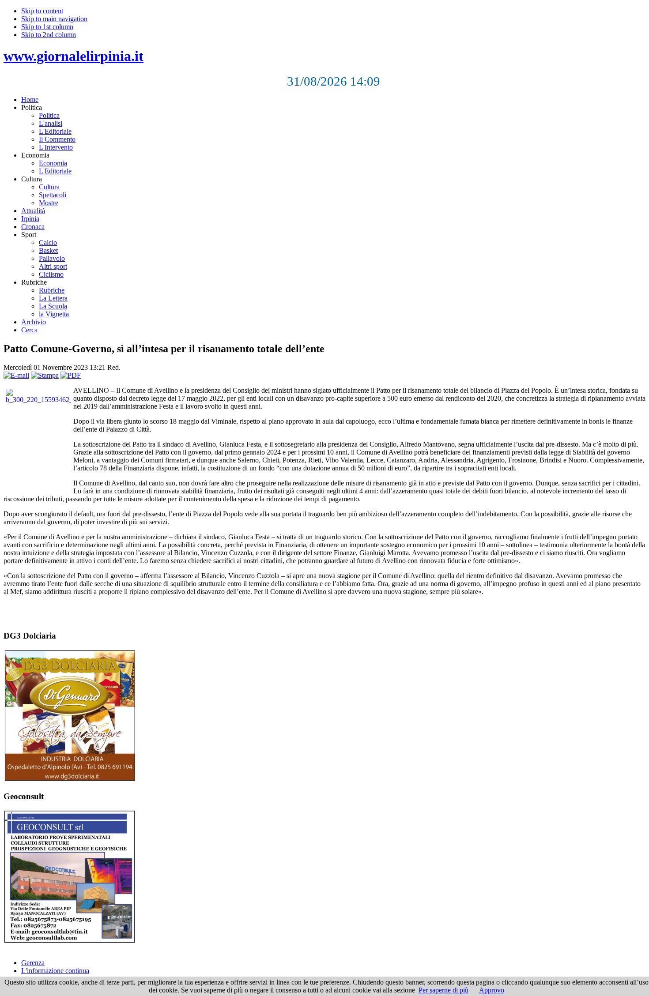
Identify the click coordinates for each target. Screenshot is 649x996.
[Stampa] (45, 375)
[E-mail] (16, 375)
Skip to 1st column (47, 26)
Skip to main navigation (54, 19)
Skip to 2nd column (48, 34)
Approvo (491, 990)
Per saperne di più (443, 990)
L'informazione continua (55, 970)
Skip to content (42, 11)
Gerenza (33, 962)
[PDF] (70, 375)
